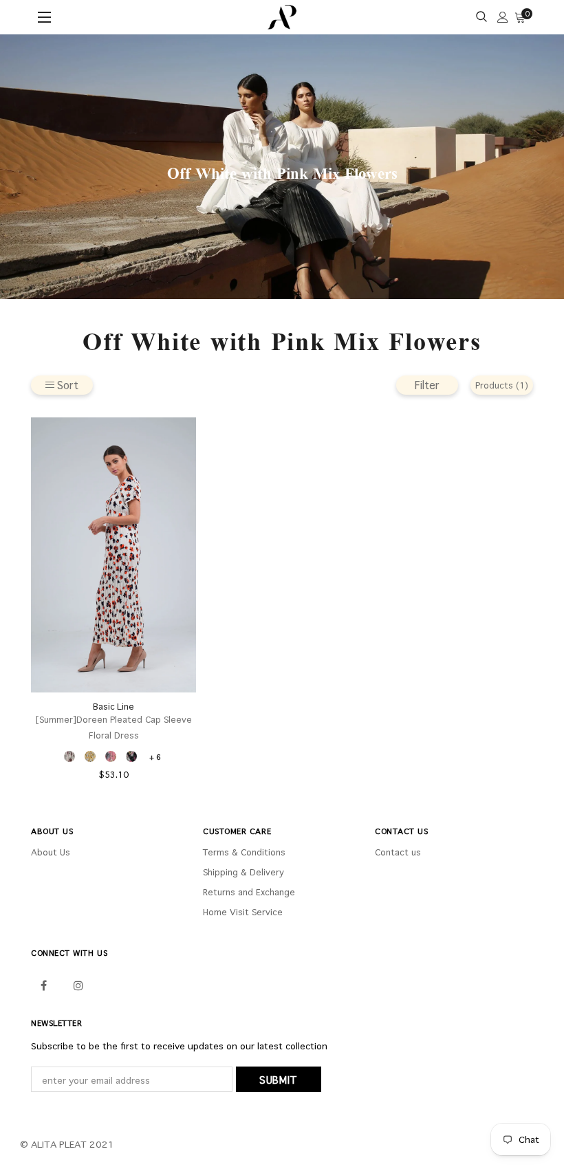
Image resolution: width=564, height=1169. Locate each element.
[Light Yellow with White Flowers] (90, 756)
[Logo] (282, 17)
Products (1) (501, 385)
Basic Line (113, 706)
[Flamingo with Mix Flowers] (110, 756)
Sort (67, 384)
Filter (427, 384)
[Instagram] (78, 984)
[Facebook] (43, 984)
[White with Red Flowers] (69, 756)
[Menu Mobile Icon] (46, 17)
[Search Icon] (481, 17)
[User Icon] (502, 17)
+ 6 (155, 756)
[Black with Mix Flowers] (131, 756)
